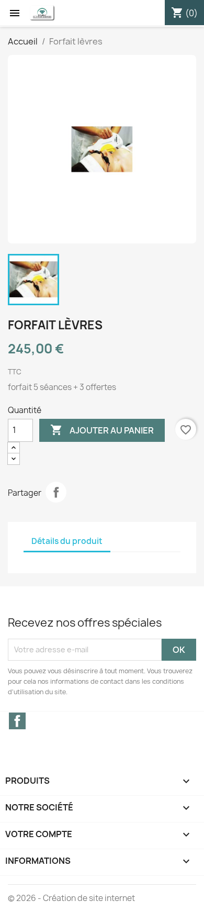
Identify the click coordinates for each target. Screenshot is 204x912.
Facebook (17, 721)
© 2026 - (25, 898)
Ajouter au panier (102, 430)
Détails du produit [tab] (67, 541)
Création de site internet (89, 898)
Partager (56, 492)
